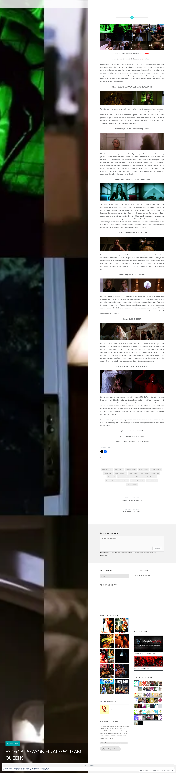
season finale (124, 481)
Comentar (157, 548)
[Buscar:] (114, 576)
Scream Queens (111, 481)
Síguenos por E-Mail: (109, 721)
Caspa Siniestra (131, 469)
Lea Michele (144, 473)
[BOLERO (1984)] (107, 656)
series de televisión (137, 481)
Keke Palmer (133, 473)
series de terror (152, 481)
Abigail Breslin (107, 469)
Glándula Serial (13, 743)
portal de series (123, 477)
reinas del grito (136, 477)
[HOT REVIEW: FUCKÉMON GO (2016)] (107, 686)
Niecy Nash (111, 477)
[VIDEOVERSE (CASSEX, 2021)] (107, 671)
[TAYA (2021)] (122, 671)
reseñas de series (150, 477)
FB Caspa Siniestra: (109, 585)
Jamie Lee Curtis (120, 473)
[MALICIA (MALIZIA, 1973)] (122, 625)
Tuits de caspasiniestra (142, 575)
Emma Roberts (156, 469)
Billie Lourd (119, 469)
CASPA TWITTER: (141, 571)
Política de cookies (47, 770)
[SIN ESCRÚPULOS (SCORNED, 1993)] (107, 625)
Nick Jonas (155, 473)
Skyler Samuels (132, 485)
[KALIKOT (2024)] (122, 641)
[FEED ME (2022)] (107, 641)
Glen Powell (108, 473)
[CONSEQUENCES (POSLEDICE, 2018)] (122, 686)
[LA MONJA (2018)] (122, 656)
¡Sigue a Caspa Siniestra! (110, 749)
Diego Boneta (143, 469)
